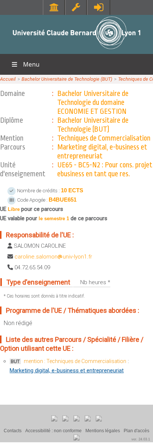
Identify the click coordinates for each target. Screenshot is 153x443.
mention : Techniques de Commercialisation (75, 361)
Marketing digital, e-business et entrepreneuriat (67, 370)
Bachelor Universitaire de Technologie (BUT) (67, 79)
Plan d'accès (136, 430)
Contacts (13, 430)
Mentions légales (102, 430)
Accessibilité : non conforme (53, 430)
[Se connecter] (99, 7)
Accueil (8, 79)
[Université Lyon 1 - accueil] (76, 50)
